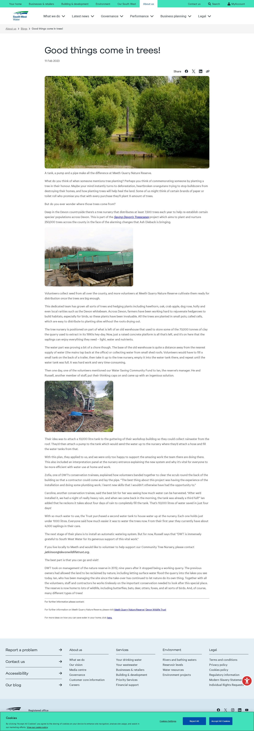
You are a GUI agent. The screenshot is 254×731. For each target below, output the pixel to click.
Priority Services (126, 680)
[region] (127, 721)
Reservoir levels (173, 664)
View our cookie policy (37, 727)
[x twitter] (225, 710)
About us (11, 28)
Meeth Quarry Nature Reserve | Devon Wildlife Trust (140, 609)
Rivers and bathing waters (179, 659)
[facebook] (218, 710)
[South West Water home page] (22, 15)
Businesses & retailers (130, 669)
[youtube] (246, 710)
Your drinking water (129, 659)
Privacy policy (218, 664)
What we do (77, 659)
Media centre (77, 669)
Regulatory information (224, 674)
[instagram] (232, 710)
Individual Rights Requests (226, 685)
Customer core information (87, 680)
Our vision (76, 664)
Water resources (173, 669)
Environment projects (177, 674)
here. (109, 617)
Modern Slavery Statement (226, 680)
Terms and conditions (223, 659)
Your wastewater (127, 664)
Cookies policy (218, 669)
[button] (247, 680)
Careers (74, 685)
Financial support (127, 685)
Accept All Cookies (220, 720)
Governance (77, 674)
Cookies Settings (168, 720)
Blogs (24, 28)
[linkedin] (239, 710)
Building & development (131, 674)
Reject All (194, 720)
